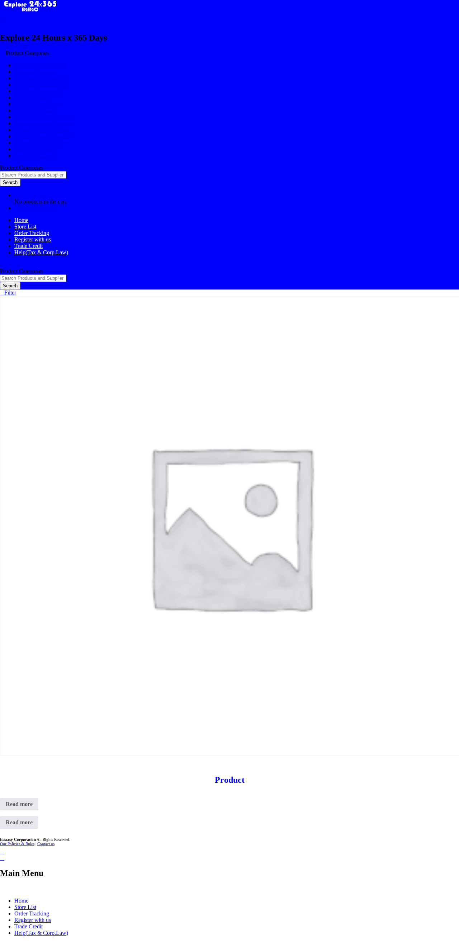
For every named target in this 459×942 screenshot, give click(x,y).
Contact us (46, 844)
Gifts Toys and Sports (38, 104)
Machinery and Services (41, 130)
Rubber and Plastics (36, 149)
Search (10, 182)
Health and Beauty (35, 110)
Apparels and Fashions (40, 65)
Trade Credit (28, 246)
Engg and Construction (40, 78)
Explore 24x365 (18, 22)
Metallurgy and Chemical (43, 136)
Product (230, 780)
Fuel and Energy (33, 97)
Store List (25, 226)
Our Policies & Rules (17, 844)
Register (44, 208)
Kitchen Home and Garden (45, 117)
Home (21, 220)
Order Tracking (31, 233)
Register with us (32, 239)
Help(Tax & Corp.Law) (41, 252)
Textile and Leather (36, 155)
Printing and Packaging (40, 143)
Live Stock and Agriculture (45, 123)
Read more (19, 804)
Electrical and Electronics (43, 84)
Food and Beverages (37, 91)
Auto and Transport (36, 72)
